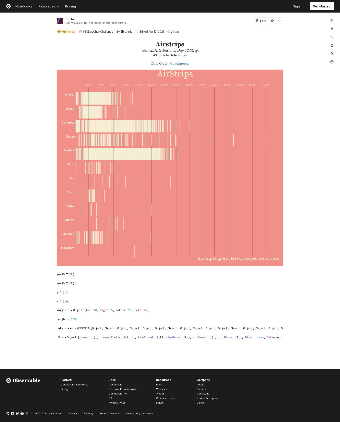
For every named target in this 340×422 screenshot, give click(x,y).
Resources (47, 6)
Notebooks (23, 6)
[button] (52, 39)
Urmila (69, 19)
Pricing (70, 6)
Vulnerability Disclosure (139, 413)
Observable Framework (122, 389)
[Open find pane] (332, 53)
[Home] (23, 392)
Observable (115, 384)
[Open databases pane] (332, 29)
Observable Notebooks (74, 384)
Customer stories (166, 398)
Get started (322, 6)
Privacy (73, 413)
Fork (263, 20)
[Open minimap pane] (332, 37)
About (200, 384)
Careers (201, 389)
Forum (160, 402)
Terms (110, 413)
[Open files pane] (332, 20)
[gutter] (27, 49)
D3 (110, 398)
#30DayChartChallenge (98, 31)
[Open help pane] (332, 62)
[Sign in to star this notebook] (272, 20)
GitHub (201, 402)
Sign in (298, 6)
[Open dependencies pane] (332, 45)
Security (88, 413)
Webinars (161, 389)
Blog (159, 384)
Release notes (117, 402)
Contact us (203, 393)
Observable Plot (118, 393)
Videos (160, 393)
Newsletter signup (207, 398)
